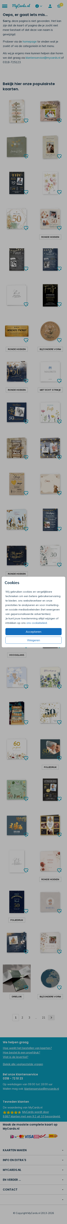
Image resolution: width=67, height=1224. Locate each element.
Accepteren (33, 631)
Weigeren (33, 640)
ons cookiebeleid (36, 623)
